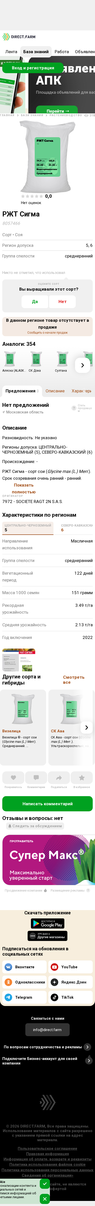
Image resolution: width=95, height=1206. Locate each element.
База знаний (36, 51)
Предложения (22, 390)
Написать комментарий (48, 803)
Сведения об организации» (47, 1175)
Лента (11, 51)
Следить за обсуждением (37, 826)
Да (35, 301)
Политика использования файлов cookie (47, 1164)
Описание (55, 390)
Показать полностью (24, 486)
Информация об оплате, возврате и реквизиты (47, 1159)
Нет (63, 301)
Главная (7, 115)
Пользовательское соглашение (47, 1148)
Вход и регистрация (33, 67)
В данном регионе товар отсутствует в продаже (47, 326)
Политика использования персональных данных (47, 1170)
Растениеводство (66, 115)
